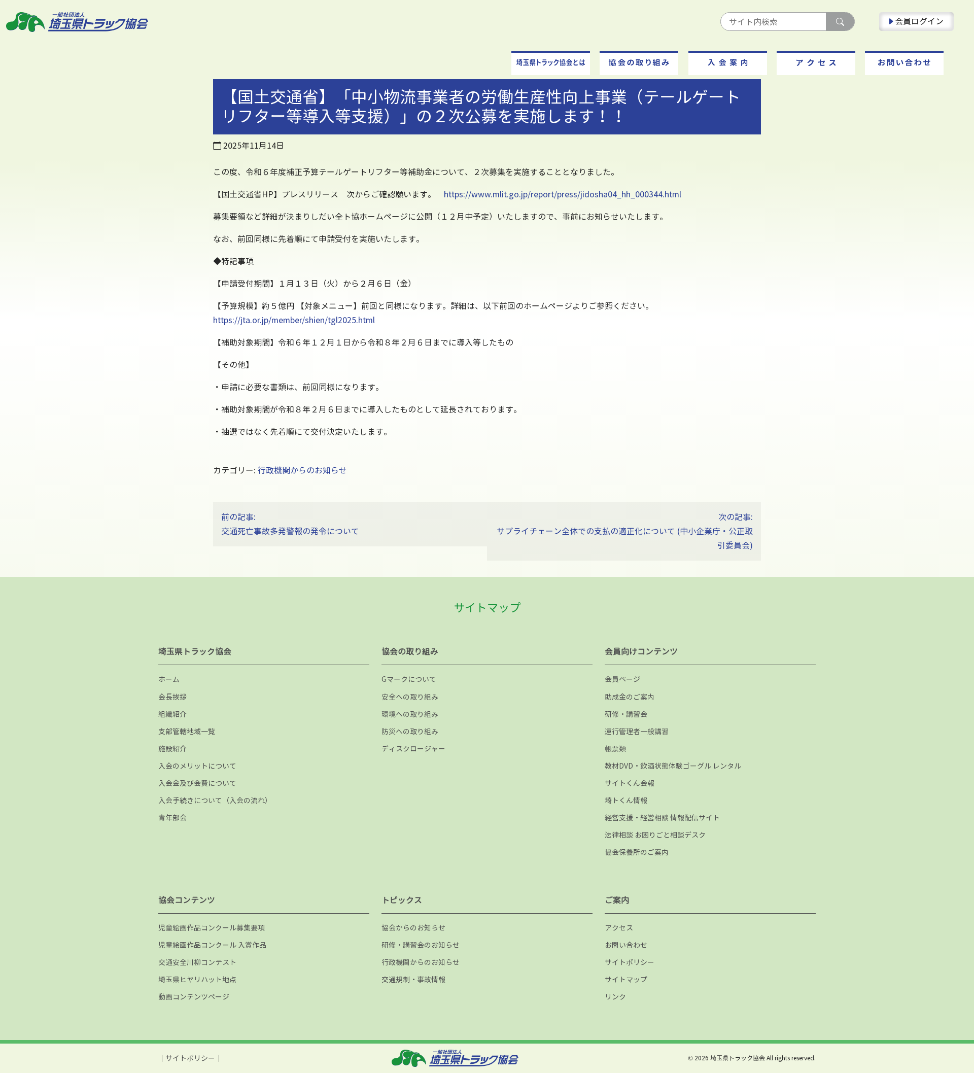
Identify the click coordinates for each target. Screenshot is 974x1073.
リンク (615, 996)
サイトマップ (626, 979)
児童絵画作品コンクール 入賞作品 (212, 945)
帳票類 (615, 748)
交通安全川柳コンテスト (197, 962)
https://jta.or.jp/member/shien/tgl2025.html (294, 320)
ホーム (169, 679)
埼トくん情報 (626, 800)
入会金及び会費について (197, 783)
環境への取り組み (409, 714)
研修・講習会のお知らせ (420, 945)
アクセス (619, 927)
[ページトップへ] (932, 1030)
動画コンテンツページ (193, 996)
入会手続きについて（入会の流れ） (215, 800)
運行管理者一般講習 (637, 731)
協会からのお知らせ (413, 927)
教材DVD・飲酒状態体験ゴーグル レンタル (673, 766)
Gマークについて (408, 679)
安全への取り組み (409, 697)
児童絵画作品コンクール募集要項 (211, 927)
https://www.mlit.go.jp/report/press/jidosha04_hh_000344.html (562, 194)
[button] (550, 63)
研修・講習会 (626, 714)
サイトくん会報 (629, 783)
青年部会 (172, 817)
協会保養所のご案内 (637, 852)
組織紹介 (172, 714)
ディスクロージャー (413, 748)
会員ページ (622, 679)
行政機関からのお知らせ (302, 470)
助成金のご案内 (629, 697)
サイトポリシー (629, 962)
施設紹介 (172, 748)
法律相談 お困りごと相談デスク (655, 835)
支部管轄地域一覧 (186, 731)
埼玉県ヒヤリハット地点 (197, 979)
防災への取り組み (409, 731)
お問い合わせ (626, 945)
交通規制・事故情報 (413, 979)
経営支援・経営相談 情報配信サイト (662, 817)
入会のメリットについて (197, 766)
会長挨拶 (172, 697)
